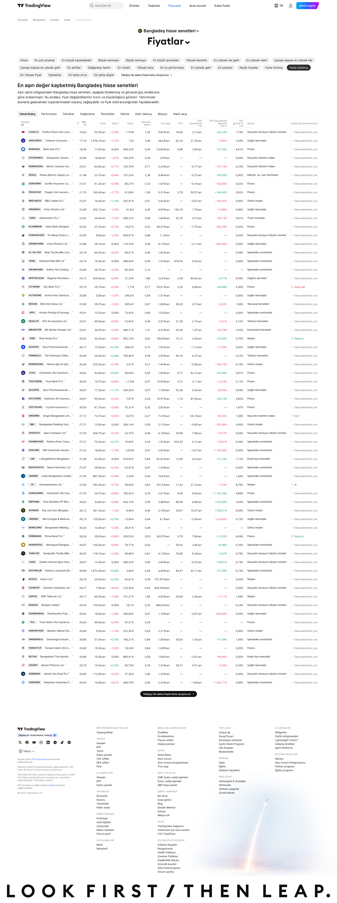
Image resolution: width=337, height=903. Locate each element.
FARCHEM (34, 450)
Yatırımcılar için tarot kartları (173, 829)
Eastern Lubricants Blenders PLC (58, 570)
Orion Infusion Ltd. (54, 209)
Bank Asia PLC (51, 149)
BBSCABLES (35, 200)
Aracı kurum (197, 5)
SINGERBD (34, 415)
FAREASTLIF (35, 648)
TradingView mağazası (171, 826)
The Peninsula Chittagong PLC (57, 355)
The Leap (163, 766)
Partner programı (285, 766)
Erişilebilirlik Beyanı (168, 860)
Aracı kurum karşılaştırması (173, 762)
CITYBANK (34, 286)
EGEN (32, 218)
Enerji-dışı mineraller (258, 458)
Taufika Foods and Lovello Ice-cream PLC (56, 131)
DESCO (32, 175)
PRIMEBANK (35, 536)
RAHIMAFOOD (36, 441)
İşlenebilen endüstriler (259, 252)
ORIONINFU (34, 209)
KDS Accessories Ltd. (54, 321)
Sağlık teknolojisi (256, 140)
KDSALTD (34, 321)
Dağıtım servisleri (257, 278)
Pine (99, 766)
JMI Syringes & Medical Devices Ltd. (56, 518)
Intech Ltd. (46, 579)
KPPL (32, 312)
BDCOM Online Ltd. (51, 303)
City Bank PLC (51, 286)
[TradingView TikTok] (62, 742)
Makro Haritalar (105, 829)
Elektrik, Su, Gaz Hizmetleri (262, 174)
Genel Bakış (164, 754)
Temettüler (103, 803)
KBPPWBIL (34, 501)
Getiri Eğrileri (104, 822)
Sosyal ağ (224, 732)
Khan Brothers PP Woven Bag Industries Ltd (57, 501)
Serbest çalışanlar (229, 788)
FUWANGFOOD (36, 235)
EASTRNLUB (35, 570)
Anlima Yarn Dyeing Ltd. (58, 269)
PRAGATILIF (35, 192)
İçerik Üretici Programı (231, 743)
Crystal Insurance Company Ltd (58, 407)
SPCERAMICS (36, 157)
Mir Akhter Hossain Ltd (58, 329)
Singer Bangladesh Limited (57, 415)
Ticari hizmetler (256, 217)
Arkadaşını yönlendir (230, 740)
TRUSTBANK (35, 381)
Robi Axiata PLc (48, 338)
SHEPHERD (34, 682)
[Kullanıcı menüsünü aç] (290, 5)
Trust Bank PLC (54, 381)
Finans (251, 149)
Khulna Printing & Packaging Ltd (55, 312)
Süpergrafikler (105, 732)
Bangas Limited (50, 604)
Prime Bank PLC (54, 536)
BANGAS (33, 605)
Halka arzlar (103, 807)
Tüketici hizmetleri (257, 321)
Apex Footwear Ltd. (55, 432)
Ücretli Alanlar (227, 792)
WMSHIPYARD (36, 630)
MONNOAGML (36, 364)
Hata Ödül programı (169, 867)
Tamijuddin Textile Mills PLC (57, 553)
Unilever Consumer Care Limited (58, 140)
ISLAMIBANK (35, 226)
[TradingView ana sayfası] (34, 5)
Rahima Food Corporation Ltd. (59, 441)
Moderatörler (226, 751)
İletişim (251, 338)
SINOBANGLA (36, 639)
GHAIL (32, 562)
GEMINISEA (34, 673)
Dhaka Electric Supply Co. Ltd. (55, 174)
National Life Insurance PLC (57, 398)
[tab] (24, 60)
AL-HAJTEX (35, 252)
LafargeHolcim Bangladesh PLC (55, 458)
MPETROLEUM (36, 278)
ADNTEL (33, 596)
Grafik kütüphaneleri (286, 736)
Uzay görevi (164, 799)
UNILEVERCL (35, 140)
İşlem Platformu (284, 747)
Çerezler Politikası (168, 856)
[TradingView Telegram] (55, 742)
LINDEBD (33, 476)
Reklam (279, 758)
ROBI (32, 338)
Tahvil (100, 750)
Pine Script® (104, 833)
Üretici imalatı (255, 200)
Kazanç (101, 799)
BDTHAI (33, 656)
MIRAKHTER (35, 329)
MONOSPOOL (36, 544)
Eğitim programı (284, 770)
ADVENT (33, 665)
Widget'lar (281, 732)
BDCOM (33, 304)
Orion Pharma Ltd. (57, 243)
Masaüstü (102, 848)
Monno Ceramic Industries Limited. (58, 166)
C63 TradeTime (166, 833)
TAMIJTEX (34, 553)
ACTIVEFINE (35, 295)
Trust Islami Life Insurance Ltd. (55, 622)
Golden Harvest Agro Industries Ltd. (55, 561)
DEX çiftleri (103, 762)
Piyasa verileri (165, 740)
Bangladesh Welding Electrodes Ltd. (58, 527)
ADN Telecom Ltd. (51, 596)
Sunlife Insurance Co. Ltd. (58, 183)
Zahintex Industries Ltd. (56, 587)
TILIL (32, 622)
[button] (142, 5)
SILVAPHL (34, 347)
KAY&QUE (34, 510)
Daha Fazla (222, 5)
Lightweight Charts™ (286, 740)
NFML (32, 261)
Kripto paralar (104, 754)
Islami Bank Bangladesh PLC (58, 226)
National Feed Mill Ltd (51, 260)
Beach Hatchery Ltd (58, 467)
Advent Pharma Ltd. (52, 665)
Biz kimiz (163, 795)
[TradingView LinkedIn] (48, 742)
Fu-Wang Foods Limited (59, 235)
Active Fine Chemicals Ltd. (58, 295)
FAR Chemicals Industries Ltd (57, 450)
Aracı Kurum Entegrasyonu (290, 762)
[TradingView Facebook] (27, 742)
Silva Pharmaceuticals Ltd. (56, 346)
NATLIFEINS (35, 398)
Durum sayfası (166, 871)
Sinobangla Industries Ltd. (58, 639)
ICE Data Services (41, 759)
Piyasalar (174, 5)
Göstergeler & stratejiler (232, 781)
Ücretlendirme (166, 736)
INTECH (33, 579)
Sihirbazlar (225, 784)
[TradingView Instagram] (41, 742)
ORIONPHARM (36, 243)
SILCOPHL (34, 390)
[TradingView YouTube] (34, 742)
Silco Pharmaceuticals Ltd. (57, 389)
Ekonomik (102, 795)
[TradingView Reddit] (69, 742)
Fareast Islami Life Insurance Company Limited (58, 647)
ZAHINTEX (34, 587)
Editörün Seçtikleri (229, 770)
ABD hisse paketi (167, 784)
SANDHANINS (36, 493)
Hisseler (101, 743)
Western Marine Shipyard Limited (59, 630)
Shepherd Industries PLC (57, 682)
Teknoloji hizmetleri (258, 303)
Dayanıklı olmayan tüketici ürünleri (266, 131)
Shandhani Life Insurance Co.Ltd (59, 493)
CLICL (32, 372)
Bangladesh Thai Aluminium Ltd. (55, 656)
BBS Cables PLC (54, 200)
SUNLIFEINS (35, 183)
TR (281, 5)
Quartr (52, 785)
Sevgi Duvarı (226, 736)
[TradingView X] (20, 742)
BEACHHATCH (36, 467)
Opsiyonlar (103, 826)
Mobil (100, 844)
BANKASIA (34, 149)
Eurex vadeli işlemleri (169, 781)
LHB (32, 458)
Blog (160, 803)
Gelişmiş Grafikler (285, 743)
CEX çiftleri (103, 758)
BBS (32, 424)
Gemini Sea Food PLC (56, 673)
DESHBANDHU (36, 613)
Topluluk (154, 5)
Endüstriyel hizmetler (259, 329)
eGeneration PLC (49, 217)
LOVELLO (33, 132)
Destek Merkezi (167, 807)
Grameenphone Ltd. (50, 484)
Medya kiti (164, 815)
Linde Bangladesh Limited (56, 475)
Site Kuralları (226, 747)
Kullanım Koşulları (167, 844)
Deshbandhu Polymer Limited (59, 613)
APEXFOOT (34, 433)
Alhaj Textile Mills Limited (57, 252)
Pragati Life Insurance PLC (58, 192)
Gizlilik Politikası (167, 852)
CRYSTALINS (35, 407)
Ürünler (134, 5)
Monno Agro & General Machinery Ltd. (59, 364)
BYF (99, 747)
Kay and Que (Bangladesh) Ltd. (56, 510)
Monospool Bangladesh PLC (58, 544)
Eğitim (222, 766)
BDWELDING (35, 527)
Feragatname (165, 848)
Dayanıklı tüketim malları (261, 157)
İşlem (222, 762)
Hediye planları (166, 743)
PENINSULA (35, 355)
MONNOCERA (36, 166)
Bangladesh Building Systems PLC (55, 424)
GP (32, 484)
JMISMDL (34, 519)
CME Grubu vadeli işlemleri (173, 777)
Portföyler (102, 818)
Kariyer (162, 811)
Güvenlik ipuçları (167, 863)
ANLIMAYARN (36, 269)
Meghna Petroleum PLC (59, 278)
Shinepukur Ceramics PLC (58, 157)
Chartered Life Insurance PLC (55, 372)
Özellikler (163, 732)
